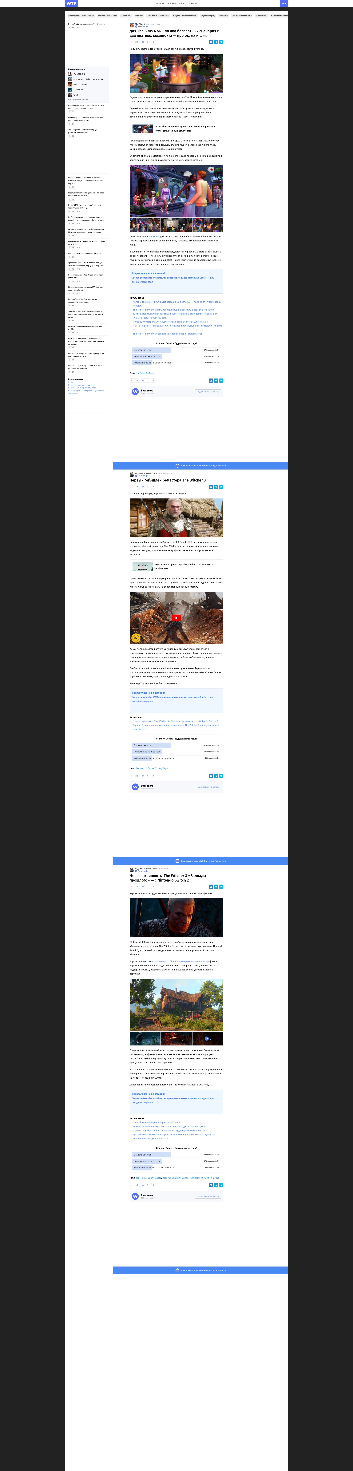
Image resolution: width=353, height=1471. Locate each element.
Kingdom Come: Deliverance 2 (185, 16)
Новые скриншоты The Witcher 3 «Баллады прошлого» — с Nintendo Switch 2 (175, 721)
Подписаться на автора (208, 391)
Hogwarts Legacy (208, 16)
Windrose (139, 16)
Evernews (147, 390)
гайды (182, 3)
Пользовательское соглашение (81, 385)
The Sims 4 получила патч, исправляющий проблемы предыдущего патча (173, 309)
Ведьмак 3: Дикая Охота (146, 473)
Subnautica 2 (126, 16)
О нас (70, 382)
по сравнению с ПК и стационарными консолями (178, 961)
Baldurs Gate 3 (261, 16)
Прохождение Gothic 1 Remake (81, 16)
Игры (151, 373)
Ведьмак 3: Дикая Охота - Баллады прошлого (187, 1177)
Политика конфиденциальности (82, 388)
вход (284, 3)
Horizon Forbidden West (281, 16)
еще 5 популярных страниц (78, 100)
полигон (193, 3)
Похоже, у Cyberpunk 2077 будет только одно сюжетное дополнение (170, 321)
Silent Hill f (223, 16)
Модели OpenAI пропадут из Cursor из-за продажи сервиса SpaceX (170, 1126)
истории (172, 3)
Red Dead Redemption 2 (242, 16)
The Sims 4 (140, 24)
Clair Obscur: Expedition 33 (158, 16)
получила (154, 236)
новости (160, 3)
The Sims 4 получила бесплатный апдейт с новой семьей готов (168, 333)
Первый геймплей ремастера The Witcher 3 (156, 1122)
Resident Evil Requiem (107, 16)
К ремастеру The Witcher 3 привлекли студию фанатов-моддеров (169, 1130)
